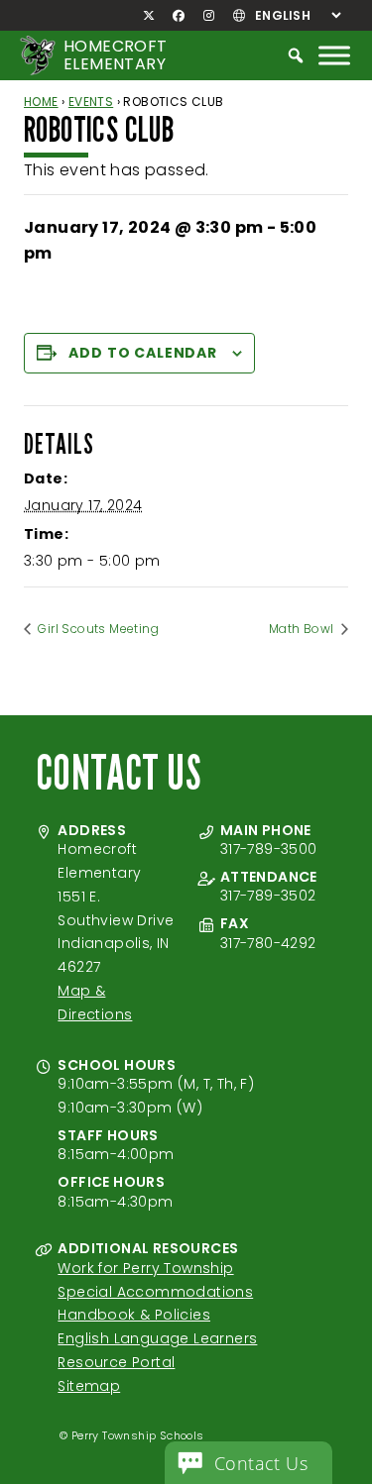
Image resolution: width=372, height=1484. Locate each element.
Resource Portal (116, 1362)
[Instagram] (208, 16)
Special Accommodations (155, 1292)
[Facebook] (179, 16)
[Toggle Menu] (334, 55)
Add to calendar (142, 353)
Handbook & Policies (134, 1315)
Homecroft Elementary (115, 55)
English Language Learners (157, 1338)
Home (41, 101)
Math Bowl (303, 628)
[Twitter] (149, 16)
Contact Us (261, 1463)
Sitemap (89, 1386)
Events (90, 101)
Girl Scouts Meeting (97, 628)
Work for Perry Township (145, 1268)
